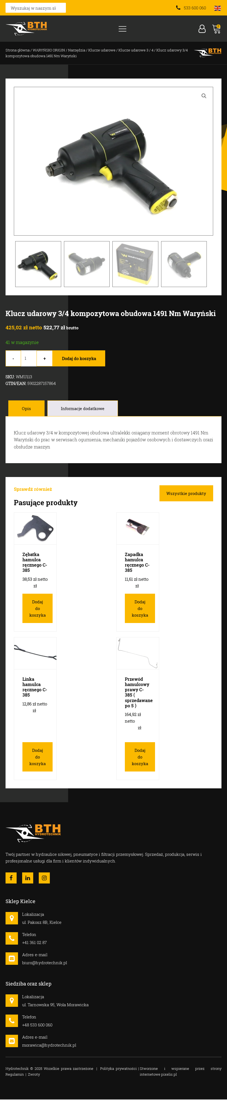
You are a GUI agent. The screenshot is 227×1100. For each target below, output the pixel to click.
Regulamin (15, 1074)
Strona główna (18, 50)
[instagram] (44, 877)
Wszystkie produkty (186, 493)
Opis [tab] (26, 408)
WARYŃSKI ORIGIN (49, 50)
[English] (217, 8)
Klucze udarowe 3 (133, 50)
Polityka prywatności (118, 1068)
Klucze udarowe (101, 50)
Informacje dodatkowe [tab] (82, 408)
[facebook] (11, 877)
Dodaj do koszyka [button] (37, 608)
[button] (204, 96)
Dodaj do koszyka (79, 358)
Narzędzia (76, 50)
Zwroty (34, 1074)
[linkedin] (27, 877)
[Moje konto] (202, 29)
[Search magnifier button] (61, 8)
